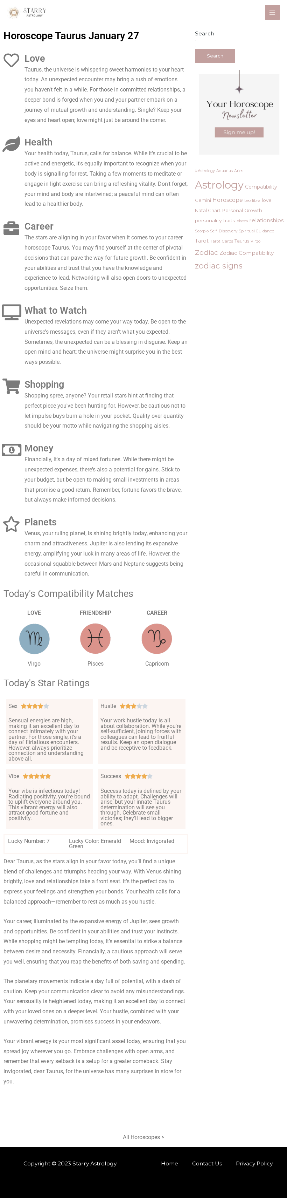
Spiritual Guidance (256, 231)
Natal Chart (207, 210)
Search (204, 33)
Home (169, 1163)
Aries (238, 171)
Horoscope (227, 199)
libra (256, 200)
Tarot (202, 241)
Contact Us (207, 1163)
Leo (247, 200)
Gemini (203, 200)
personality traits (215, 220)
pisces (242, 220)
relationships (266, 220)
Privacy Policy (254, 1163)
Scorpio (202, 231)
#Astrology (205, 170)
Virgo (255, 241)
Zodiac (206, 252)
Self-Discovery (223, 231)
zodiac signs (219, 266)
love (267, 200)
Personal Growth (242, 210)
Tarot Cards (221, 241)
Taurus (241, 241)
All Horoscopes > (143, 1137)
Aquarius (224, 171)
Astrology (219, 185)
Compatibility (261, 187)
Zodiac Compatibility (246, 253)
